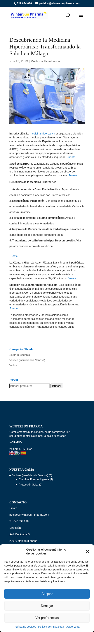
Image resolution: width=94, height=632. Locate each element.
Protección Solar (28, 484)
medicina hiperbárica (42, 133)
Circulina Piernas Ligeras (34, 479)
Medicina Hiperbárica (45, 61)
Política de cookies (25, 626)
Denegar (47, 606)
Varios (13, 365)
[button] (87, 551)
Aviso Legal (73, 626)
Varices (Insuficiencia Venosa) (27, 360)
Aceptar (47, 594)
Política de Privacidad (51, 626)
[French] (18, 453)
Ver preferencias (47, 618)
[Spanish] (23, 453)
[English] (12, 453)
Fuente (71, 157)
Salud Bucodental (20, 354)
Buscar (56, 385)
